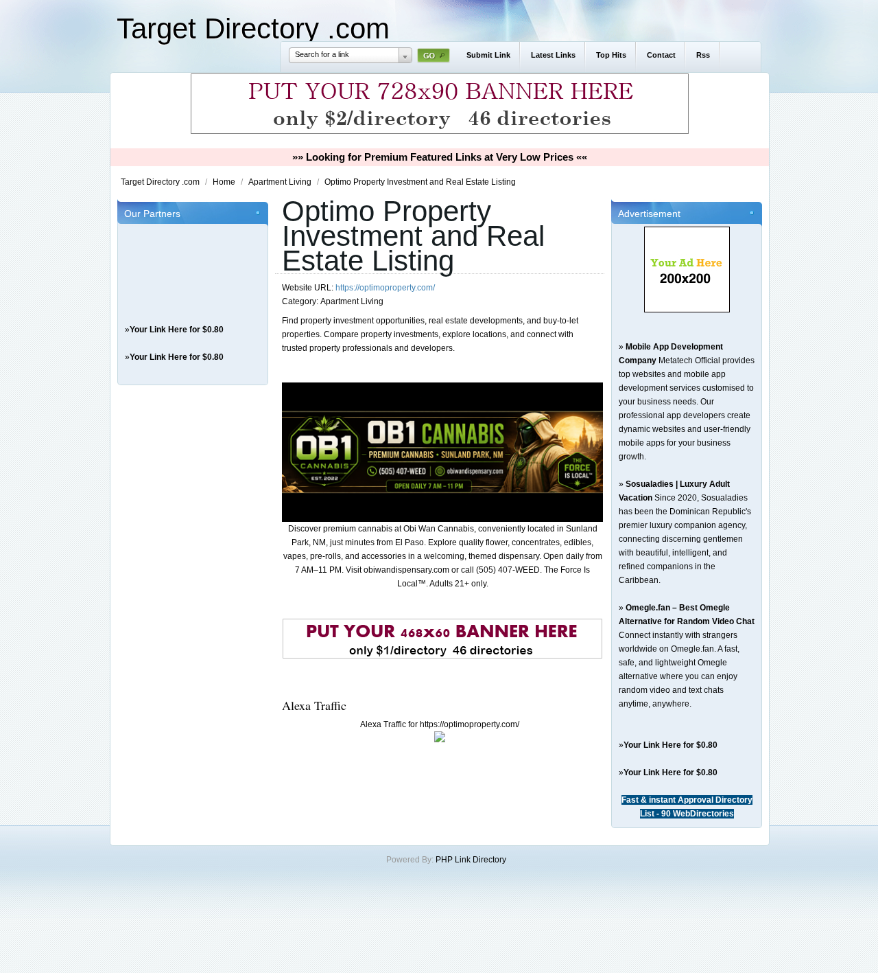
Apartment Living (280, 182)
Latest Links (553, 55)
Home (225, 182)
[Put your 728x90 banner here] (439, 132)
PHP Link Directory (471, 860)
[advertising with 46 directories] (687, 309)
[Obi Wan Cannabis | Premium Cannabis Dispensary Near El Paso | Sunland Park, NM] (442, 519)
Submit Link (488, 55)
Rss (703, 55)
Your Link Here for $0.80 (177, 329)
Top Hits (611, 55)
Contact (661, 55)
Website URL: (308, 288)
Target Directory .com (253, 28)
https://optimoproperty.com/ (385, 288)
